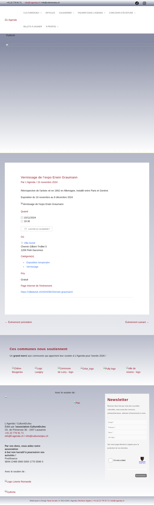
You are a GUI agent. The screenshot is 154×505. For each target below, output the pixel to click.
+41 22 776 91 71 (14, 433)
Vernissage (32, 266)
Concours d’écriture (121, 13)
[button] (40, 13)
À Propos (51, 27)
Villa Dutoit (29, 243)
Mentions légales (84, 501)
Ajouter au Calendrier (38, 229)
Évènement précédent (18, 322)
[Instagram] (144, 3)
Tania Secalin (52, 501)
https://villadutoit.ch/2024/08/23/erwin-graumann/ (47, 292)
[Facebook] (137, 3)
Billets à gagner (32, 27)
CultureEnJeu (31, 13)
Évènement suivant (137, 322)
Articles (50, 13)
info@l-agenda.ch (32, 3)
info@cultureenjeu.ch (51, 3)
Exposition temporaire (38, 262)
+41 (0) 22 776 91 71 (101, 501)
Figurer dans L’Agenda (90, 13)
